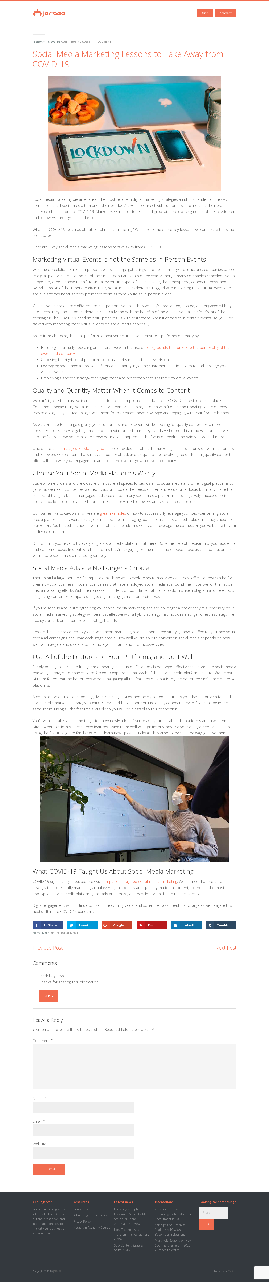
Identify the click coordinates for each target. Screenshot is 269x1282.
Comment (43, 1040)
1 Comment (103, 41)
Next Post (225, 947)
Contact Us (80, 1209)
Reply (48, 996)
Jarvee (49, 9)
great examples (113, 513)
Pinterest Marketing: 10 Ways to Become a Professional (170, 1230)
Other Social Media (64, 933)
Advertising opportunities (90, 1215)
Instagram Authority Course (91, 1228)
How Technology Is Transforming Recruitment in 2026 (131, 1234)
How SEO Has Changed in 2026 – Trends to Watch (173, 1245)
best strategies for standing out (78, 448)
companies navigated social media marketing (139, 881)
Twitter (232, 1271)
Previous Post (48, 947)
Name (39, 1098)
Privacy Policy (82, 1221)
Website (39, 1143)
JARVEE (57, 1271)
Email (39, 1121)
